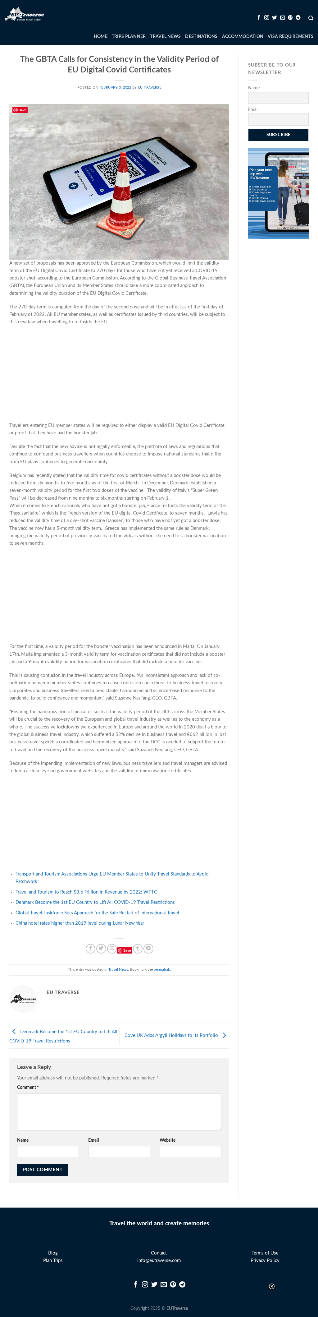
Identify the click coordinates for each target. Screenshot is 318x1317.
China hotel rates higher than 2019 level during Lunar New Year (80, 923)
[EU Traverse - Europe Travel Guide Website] (24, 14)
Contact (159, 1253)
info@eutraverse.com (159, 1260)
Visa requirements (290, 37)
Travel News (165, 37)
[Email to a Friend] (112, 949)
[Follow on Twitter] (274, 18)
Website (167, 1140)
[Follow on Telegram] (298, 18)
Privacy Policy (265, 1260)
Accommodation (243, 37)
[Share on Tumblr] (138, 949)
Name (23, 1140)
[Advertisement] (119, 375)
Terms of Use (265, 1253)
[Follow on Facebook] (259, 18)
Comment (28, 1087)
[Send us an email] (282, 18)
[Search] (310, 18)
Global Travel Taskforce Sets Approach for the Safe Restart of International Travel (97, 913)
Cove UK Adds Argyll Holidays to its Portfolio (172, 1035)
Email (93, 1140)
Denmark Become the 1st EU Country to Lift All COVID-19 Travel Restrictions (95, 902)
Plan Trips (53, 1260)
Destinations (201, 37)
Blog (53, 1253)
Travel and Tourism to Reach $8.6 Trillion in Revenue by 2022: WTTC (86, 892)
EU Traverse (149, 87)
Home (100, 37)
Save (127, 950)
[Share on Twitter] (101, 949)
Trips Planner (129, 37)
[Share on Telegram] (148, 949)
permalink (162, 969)
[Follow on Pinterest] (290, 18)
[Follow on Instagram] (266, 18)
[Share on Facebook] (90, 949)
